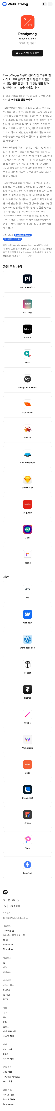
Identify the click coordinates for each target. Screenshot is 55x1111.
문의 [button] (5, 1022)
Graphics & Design (22, 235)
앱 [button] (4, 962)
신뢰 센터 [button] (7, 1072)
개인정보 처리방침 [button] (11, 1076)
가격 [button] (5, 1012)
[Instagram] (18, 900)
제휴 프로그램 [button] (9, 1031)
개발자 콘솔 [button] (8, 985)
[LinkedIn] (9, 900)
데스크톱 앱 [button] (8, 930)
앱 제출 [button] (6, 994)
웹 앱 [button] (5, 940)
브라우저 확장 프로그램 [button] (14, 935)
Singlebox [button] (8, 949)
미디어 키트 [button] (8, 1058)
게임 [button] (5, 967)
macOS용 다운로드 (29, 53)
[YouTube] (13, 900)
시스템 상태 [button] (8, 1036)
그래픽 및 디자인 (28, 43)
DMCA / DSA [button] (9, 1099)
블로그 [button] (6, 1026)
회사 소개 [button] (7, 1049)
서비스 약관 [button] (8, 1094)
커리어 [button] (6, 1054)
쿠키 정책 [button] (7, 1081)
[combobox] (16, 906)
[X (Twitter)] (4, 900)
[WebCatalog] (5, 892)
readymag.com (27, 38)
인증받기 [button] (7, 990)
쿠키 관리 (6, 913)
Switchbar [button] (8, 944)
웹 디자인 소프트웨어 (12, 239)
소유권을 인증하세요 (21, 99)
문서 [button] (5, 1017)
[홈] (15, 4)
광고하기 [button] (7, 999)
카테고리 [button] (7, 972)
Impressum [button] (8, 1104)
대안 (6, 576)
